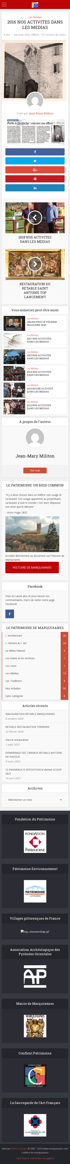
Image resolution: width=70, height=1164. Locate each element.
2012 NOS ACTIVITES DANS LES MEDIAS (39, 407)
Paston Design (19, 1148)
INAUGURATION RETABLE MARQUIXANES (30, 714)
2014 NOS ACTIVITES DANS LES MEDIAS (39, 373)
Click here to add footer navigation (35, 1158)
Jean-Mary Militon (29, 34)
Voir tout (35, 470)
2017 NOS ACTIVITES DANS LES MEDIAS (39, 340)
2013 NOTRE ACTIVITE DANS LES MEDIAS (40, 390)
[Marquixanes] (35, 4)
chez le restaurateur (17, 739)
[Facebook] (9, 614)
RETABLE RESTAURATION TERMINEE (27, 727)
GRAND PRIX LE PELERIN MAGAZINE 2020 (42, 323)
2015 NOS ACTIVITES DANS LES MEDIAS (39, 357)
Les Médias (35, 17)
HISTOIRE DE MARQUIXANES (32, 568)
